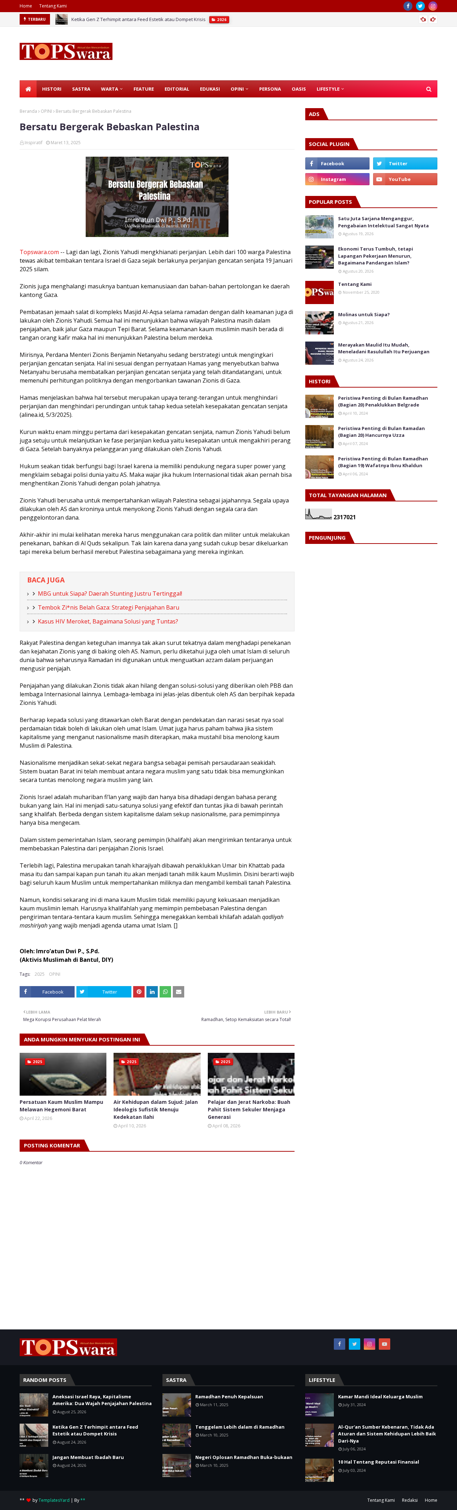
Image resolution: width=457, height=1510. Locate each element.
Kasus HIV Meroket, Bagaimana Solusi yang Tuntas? (108, 621)
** (82, 1500)
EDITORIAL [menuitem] (177, 89)
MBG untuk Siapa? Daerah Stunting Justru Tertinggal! (110, 593)
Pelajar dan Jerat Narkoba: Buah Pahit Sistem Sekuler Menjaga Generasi (249, 1109)
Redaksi (410, 1500)
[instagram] (432, 6)
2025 (40, 974)
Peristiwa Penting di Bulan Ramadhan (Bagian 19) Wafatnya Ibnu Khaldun (383, 462)
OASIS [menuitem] (299, 89)
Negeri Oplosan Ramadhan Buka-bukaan (243, 1457)
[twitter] (420, 6)
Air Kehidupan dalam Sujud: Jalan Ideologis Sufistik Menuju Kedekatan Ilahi (156, 1109)
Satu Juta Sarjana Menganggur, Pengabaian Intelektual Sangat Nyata (383, 222)
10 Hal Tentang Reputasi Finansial (378, 1462)
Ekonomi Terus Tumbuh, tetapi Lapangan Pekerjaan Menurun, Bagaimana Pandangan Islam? (375, 256)
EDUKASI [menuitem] (210, 89)
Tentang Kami (53, 6)
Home (26, 6)
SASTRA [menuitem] (81, 89)
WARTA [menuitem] (109, 89)
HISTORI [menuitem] (51, 89)
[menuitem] (28, 88)
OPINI (46, 111)
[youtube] (405, 179)
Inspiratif (33, 143)
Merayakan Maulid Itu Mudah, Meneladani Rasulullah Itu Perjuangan (384, 348)
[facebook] (407, 6)
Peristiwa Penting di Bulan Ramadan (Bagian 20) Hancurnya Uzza (381, 432)
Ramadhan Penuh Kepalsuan (229, 1396)
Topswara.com (39, 252)
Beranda (28, 111)
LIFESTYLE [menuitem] (328, 89)
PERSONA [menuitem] (270, 89)
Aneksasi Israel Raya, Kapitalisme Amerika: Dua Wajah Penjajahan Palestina (102, 1400)
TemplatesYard (54, 1500)
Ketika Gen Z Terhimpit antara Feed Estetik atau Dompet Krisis (138, 19)
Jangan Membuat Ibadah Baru (88, 1457)
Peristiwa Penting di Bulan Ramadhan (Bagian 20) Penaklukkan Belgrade (383, 401)
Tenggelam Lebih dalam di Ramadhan (240, 1427)
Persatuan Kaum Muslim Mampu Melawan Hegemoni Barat (61, 1106)
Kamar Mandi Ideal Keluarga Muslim (380, 1396)
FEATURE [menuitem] (144, 89)
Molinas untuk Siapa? (364, 314)
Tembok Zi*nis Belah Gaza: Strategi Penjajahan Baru (108, 607)
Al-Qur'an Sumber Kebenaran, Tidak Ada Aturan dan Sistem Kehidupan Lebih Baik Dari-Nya (387, 1434)
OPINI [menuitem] (237, 89)
